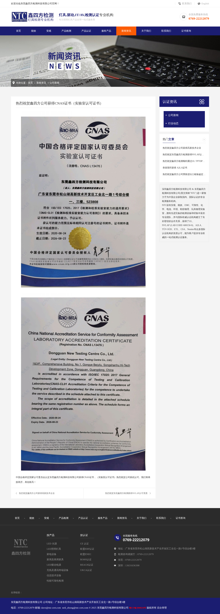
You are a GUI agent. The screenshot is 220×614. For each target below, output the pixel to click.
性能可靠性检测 (55, 580)
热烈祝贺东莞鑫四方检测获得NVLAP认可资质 (126, 493)
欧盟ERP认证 (87, 549)
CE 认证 (84, 543)
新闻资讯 (126, 31)
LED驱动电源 (54, 565)
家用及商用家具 (55, 559)
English (205, 3)
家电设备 (51, 554)
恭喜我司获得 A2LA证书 (175, 168)
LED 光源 (52, 543)
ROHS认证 (85, 559)
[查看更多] (204, 139)
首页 (18, 31)
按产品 (50, 535)
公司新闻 (54, 82)
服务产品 (106, 31)
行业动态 (173, 123)
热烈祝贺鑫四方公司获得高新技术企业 (37, 493)
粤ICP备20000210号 (137, 608)
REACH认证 (86, 565)
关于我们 (146, 31)
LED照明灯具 (54, 549)
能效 (33, 31)
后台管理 (161, 607)
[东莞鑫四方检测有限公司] (21, 546)
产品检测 (66, 31)
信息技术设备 (54, 575)
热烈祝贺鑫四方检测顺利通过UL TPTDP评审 (185, 161)
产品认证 (86, 31)
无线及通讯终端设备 (57, 570)
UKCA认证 (86, 570)
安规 (48, 31)
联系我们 (187, 3)
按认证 (84, 535)
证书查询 (186, 31)
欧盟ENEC (85, 554)
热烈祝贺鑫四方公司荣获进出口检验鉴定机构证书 (187, 174)
